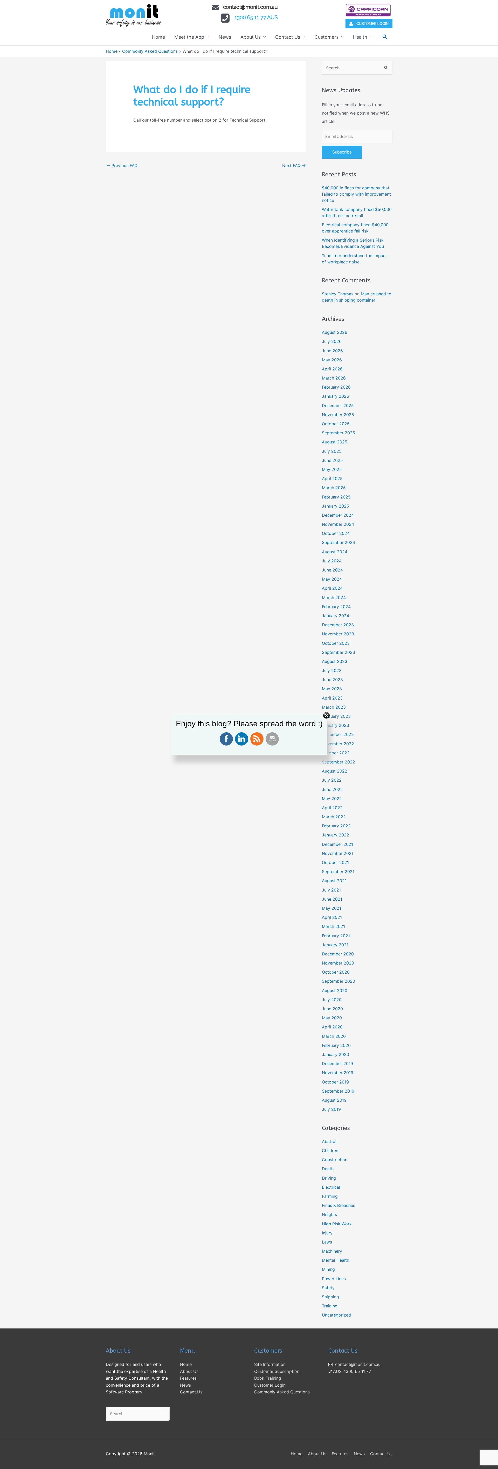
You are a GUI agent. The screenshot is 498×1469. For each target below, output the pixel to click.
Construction (334, 1159)
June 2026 (332, 350)
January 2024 (335, 615)
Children (330, 1150)
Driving (329, 1178)
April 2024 (332, 588)
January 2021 (335, 944)
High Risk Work (337, 1223)
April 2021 (332, 917)
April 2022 (332, 807)
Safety (328, 1287)
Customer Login (270, 1385)
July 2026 (332, 341)
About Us (250, 37)
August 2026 (334, 332)
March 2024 (334, 597)
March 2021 (333, 926)
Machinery (332, 1251)
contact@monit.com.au (250, 7)
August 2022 (334, 771)
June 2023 (332, 679)
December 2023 (338, 624)
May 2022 (332, 798)
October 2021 (335, 862)
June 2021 (332, 899)
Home (158, 37)
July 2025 (332, 451)
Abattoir (330, 1141)
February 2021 (336, 935)
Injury (327, 1232)
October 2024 (336, 533)
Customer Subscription (276, 1371)
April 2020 (332, 1026)
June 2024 (332, 570)
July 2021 (331, 890)
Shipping (330, 1296)
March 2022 (334, 816)
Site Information (270, 1364)
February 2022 (336, 825)
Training (329, 1305)
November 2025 (338, 414)
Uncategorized (336, 1315)
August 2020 (334, 990)
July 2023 (332, 670)
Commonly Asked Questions (282, 1391)
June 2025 (332, 460)
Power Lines (334, 1278)
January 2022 (335, 834)
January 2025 (335, 506)
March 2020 (334, 1036)
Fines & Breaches (338, 1205)
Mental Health (335, 1260)
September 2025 (338, 432)
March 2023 (334, 707)
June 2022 (332, 789)
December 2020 (338, 953)
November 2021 (337, 853)
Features (188, 1378)
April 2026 (332, 368)
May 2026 (332, 359)
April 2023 (332, 698)
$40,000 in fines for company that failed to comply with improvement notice (356, 194)
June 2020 (332, 1008)
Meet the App (189, 37)
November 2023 (338, 633)
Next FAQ (294, 165)
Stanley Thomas (337, 293)
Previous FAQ (121, 165)
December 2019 (337, 1063)
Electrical (331, 1187)
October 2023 (336, 643)
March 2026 (334, 378)
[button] (385, 37)
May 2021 (331, 908)
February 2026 (336, 387)
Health (360, 37)
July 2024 (332, 560)
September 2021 (338, 871)
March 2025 (334, 487)
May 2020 (332, 1017)
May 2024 (332, 579)
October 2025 (336, 423)
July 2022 (332, 780)
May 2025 (332, 469)
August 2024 (334, 551)
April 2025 (332, 478)
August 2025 (334, 441)
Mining (328, 1269)
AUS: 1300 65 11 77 (351, 1371)
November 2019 (337, 1072)
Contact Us (287, 37)
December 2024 (338, 515)
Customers (326, 37)
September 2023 (338, 652)
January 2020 (335, 1054)
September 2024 (338, 542)
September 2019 (338, 1091)
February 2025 (336, 497)
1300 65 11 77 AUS (256, 17)
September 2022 (338, 762)
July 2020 (332, 999)
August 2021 (334, 880)
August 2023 (334, 661)
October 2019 (335, 1082)
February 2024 (336, 606)
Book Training (267, 1378)
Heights (329, 1214)
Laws (327, 1242)
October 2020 (336, 972)
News (225, 37)
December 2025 (338, 405)
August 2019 (334, 1100)
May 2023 (332, 688)
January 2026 (335, 396)
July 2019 (331, 1109)
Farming (330, 1196)
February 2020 (336, 1045)
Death (328, 1168)
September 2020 (338, 981)
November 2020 (338, 963)
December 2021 (337, 844)
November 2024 (338, 524)
